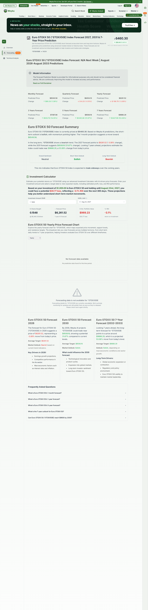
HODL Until (82, 198)
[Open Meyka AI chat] (145, 8)
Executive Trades (51, 16)
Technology (120, 16)
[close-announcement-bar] (140, 1)
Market (88, 16)
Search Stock (80, 11)
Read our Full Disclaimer (42, 83)
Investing (73, 16)
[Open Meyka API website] (145, 22)
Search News (81, 5)
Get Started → (88, 1)
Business (41, 16)
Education (81, 16)
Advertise (44, 5)
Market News (96, 16)
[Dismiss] (140, 15)
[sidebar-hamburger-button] (4, 41)
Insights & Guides (63, 16)
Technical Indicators (108, 16)
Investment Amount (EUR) (36, 198)
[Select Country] (137, 6)
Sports (54, 5)
